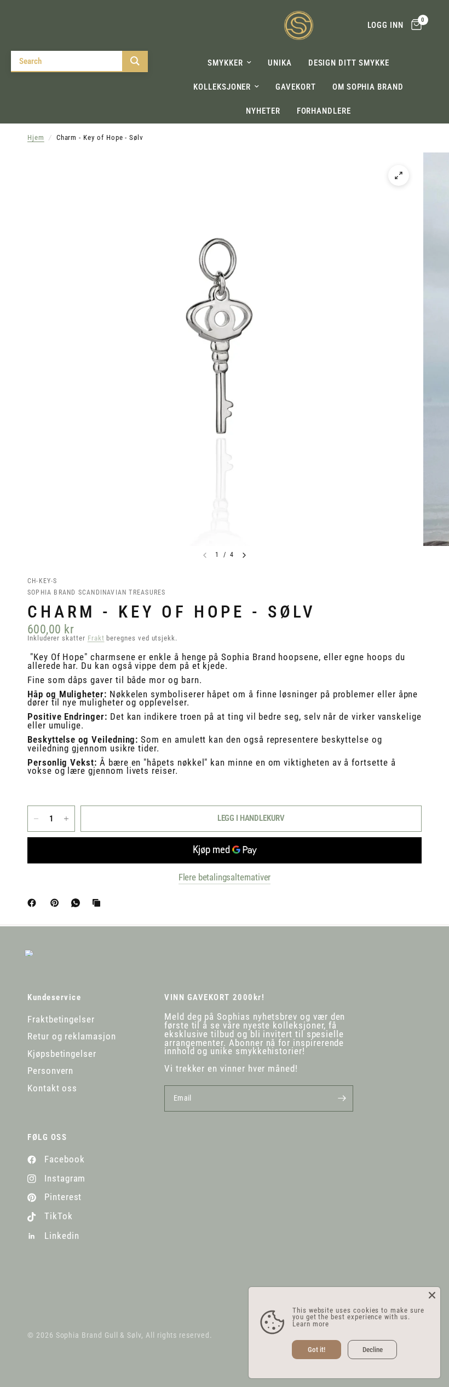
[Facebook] (34, 902)
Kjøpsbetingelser (61, 1054)
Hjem (35, 138)
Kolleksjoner (222, 87)
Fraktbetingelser (61, 1019)
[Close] (432, 1295)
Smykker (225, 63)
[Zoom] (398, 175)
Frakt (96, 638)
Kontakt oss (52, 1088)
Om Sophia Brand (368, 87)
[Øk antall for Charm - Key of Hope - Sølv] (66, 818)
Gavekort (295, 87)
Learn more (310, 1324)
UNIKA (280, 63)
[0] (414, 25)
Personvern (50, 1071)
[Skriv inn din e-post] (342, 1098)
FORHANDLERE (324, 111)
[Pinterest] (57, 902)
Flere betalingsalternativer (225, 878)
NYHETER (263, 111)
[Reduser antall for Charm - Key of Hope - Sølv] (36, 818)
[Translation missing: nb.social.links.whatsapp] (77, 902)
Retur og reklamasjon (71, 1036)
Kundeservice (54, 998)
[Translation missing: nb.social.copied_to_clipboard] (98, 902)
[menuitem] (229, 63)
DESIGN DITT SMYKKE (348, 63)
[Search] (135, 61)
